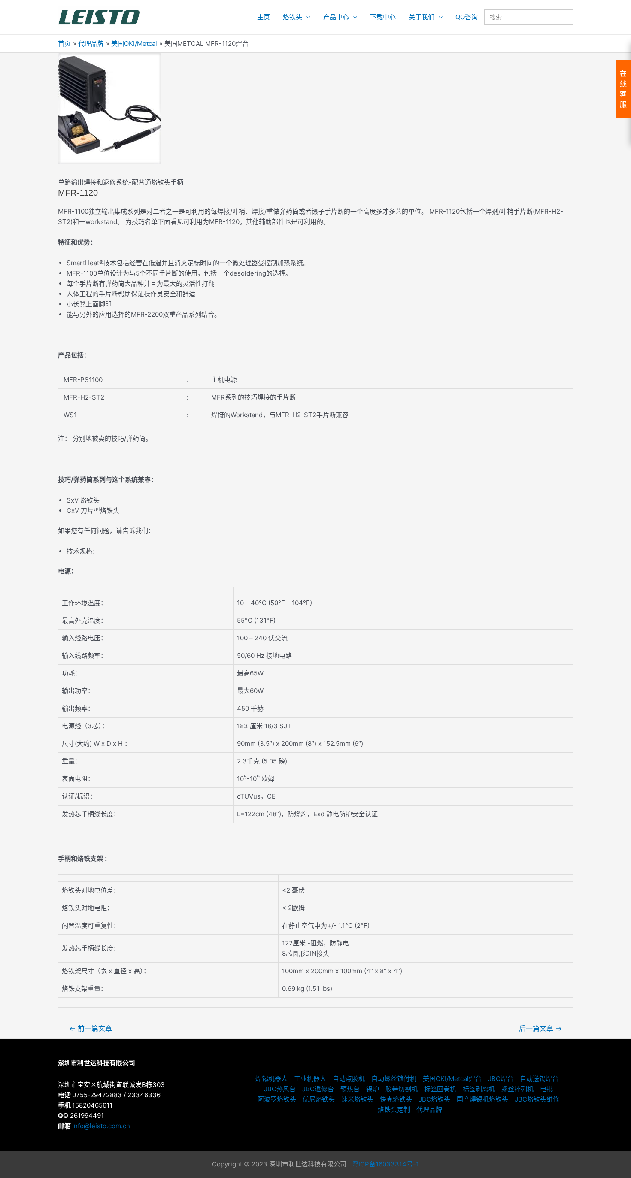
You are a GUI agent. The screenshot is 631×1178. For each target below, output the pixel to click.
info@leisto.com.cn (101, 1126)
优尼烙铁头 (319, 1099)
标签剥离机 (479, 1089)
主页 (263, 17)
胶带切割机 (401, 1089)
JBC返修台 (318, 1089)
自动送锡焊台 (539, 1079)
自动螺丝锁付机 (393, 1079)
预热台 (350, 1089)
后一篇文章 (540, 1028)
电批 (546, 1089)
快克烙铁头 (396, 1099)
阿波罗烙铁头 (277, 1099)
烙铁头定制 (394, 1109)
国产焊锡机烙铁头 (482, 1099)
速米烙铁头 (357, 1099)
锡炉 (372, 1089)
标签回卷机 (440, 1089)
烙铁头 (292, 17)
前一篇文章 (90, 1028)
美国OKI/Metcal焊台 (452, 1079)
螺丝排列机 (517, 1089)
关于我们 (421, 17)
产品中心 (336, 17)
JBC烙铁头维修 (537, 1099)
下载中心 (383, 17)
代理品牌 (429, 1109)
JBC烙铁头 (434, 1099)
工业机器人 (310, 1079)
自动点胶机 (349, 1079)
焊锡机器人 (271, 1079)
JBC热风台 (280, 1089)
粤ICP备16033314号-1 (385, 1164)
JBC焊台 (500, 1079)
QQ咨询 (466, 17)
